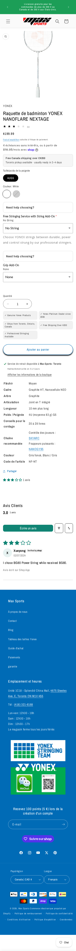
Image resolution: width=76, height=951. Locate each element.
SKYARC (34, 438)
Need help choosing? (20, 207)
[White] (6, 194)
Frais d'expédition (11, 139)
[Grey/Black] (16, 194)
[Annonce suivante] (68, 7)
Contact (12, 621)
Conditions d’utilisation (19, 919)
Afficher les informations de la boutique (29, 374)
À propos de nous (18, 612)
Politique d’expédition (45, 919)
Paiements (14, 657)
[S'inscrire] (63, 824)
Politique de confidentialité (59, 913)
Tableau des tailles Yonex (22, 639)
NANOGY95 (36, 449)
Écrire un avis (28, 528)
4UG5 (10, 178)
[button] (8, 21)
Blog (10, 630)
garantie (12, 666)
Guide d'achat (16, 648)
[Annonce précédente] (7, 7)
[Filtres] (59, 528)
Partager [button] (12, 471)
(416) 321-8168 (23, 704)
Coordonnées (66, 919)
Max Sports (24, 908)
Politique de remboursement (28, 913)
